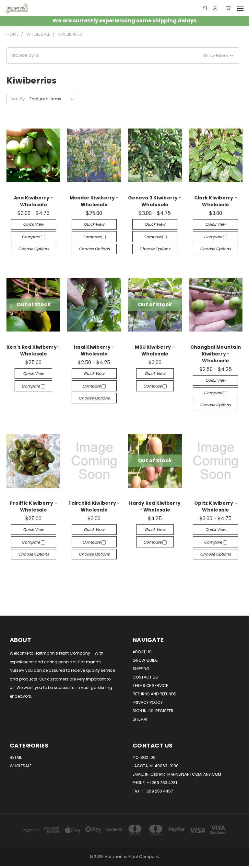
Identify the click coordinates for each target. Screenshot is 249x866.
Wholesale (20, 766)
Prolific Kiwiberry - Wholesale (33, 506)
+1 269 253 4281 (162, 782)
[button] (122, 55)
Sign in (140, 711)
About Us (142, 652)
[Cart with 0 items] (228, 8)
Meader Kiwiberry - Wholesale (94, 201)
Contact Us (145, 677)
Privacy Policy (148, 702)
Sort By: (18, 99)
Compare (31, 237)
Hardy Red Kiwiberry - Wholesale (155, 506)
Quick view (33, 224)
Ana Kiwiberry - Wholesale (33, 201)
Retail (16, 757)
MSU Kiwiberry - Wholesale (155, 350)
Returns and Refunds (154, 694)
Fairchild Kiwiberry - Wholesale (94, 506)
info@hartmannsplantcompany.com (183, 774)
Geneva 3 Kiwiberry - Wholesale (155, 201)
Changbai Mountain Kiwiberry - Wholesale (215, 354)
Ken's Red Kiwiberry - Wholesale (33, 350)
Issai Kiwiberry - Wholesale (94, 350)
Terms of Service (150, 685)
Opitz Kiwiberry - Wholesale (215, 506)
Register (164, 711)
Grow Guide (145, 660)
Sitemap (140, 719)
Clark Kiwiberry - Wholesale (215, 201)
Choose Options (33, 249)
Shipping (141, 668)
